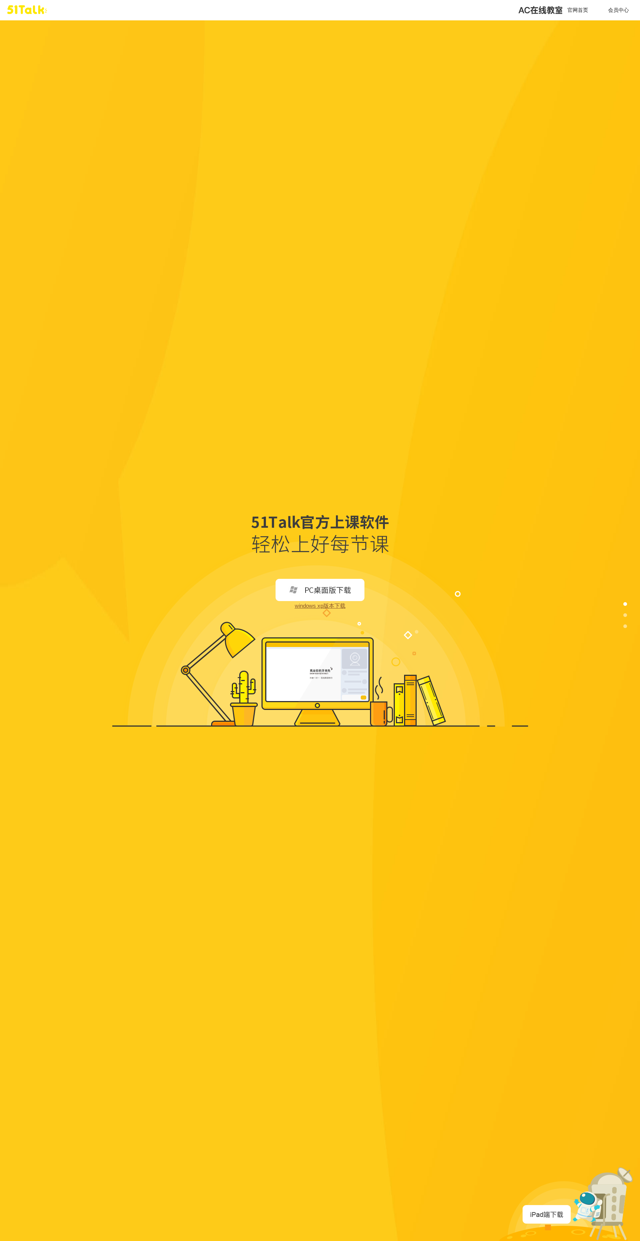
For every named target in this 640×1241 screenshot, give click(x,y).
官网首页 (577, 10)
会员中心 (618, 10)
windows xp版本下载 (320, 606)
